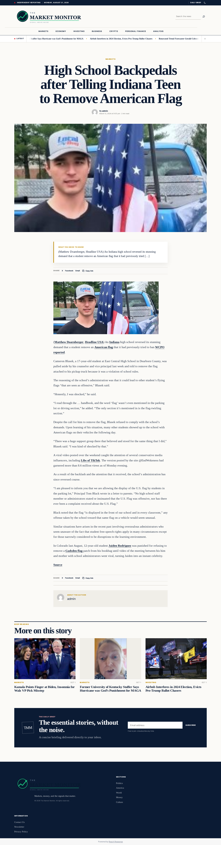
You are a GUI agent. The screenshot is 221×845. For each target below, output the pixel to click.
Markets (110, 59)
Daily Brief (195, 3)
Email (77, 271)
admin (105, 111)
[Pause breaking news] (204, 38)
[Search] (204, 17)
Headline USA (94, 342)
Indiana (114, 342)
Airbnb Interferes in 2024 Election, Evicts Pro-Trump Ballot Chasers (105, 38)
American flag (103, 347)
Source (57, 564)
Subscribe (191, 725)
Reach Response (116, 841)
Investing (151, 682)
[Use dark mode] (205, 3)
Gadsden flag (74, 550)
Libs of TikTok (90, 460)
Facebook (69, 271)
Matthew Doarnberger (68, 342)
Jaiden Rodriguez (120, 545)
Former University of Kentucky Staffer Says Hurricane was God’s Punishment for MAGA (110, 688)
